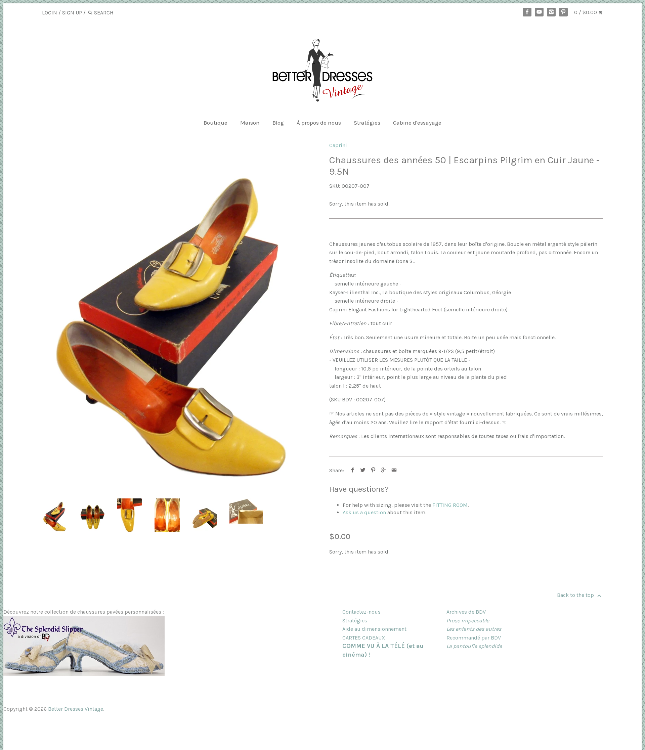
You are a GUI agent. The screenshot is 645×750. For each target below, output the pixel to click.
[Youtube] (539, 12)
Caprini (338, 145)
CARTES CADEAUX (363, 637)
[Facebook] (527, 12)
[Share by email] (394, 470)
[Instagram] (551, 12)
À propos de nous (319, 122)
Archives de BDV (466, 612)
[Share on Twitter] (363, 470)
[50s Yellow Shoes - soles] (204, 515)
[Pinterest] (563, 12)
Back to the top (576, 595)
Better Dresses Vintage (75, 709)
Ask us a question (364, 512)
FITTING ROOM (450, 505)
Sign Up (72, 12)
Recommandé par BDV (473, 637)
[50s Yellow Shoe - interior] (167, 515)
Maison (250, 122)
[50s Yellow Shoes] (171, 314)
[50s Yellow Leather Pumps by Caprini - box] (246, 511)
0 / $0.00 (586, 12)
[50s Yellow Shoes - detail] (129, 515)
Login (49, 12)
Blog (278, 122)
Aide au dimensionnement (374, 629)
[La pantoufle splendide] (84, 674)
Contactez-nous (361, 612)
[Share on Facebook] (352, 470)
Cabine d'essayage (417, 122)
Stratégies (367, 122)
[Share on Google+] (383, 470)
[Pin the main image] (373, 470)
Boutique (215, 122)
